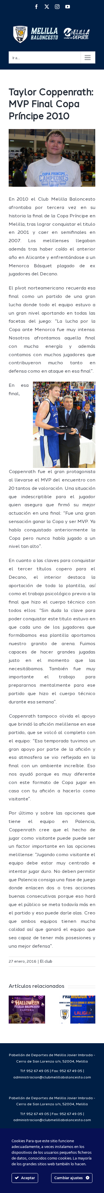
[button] (13, 1009)
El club (46, 962)
